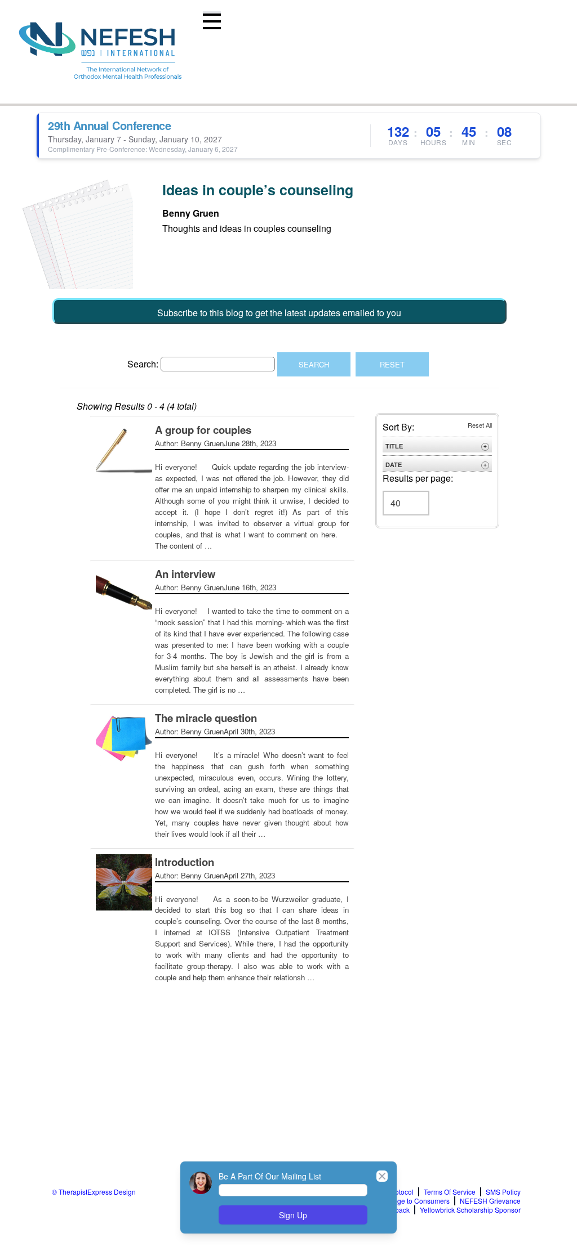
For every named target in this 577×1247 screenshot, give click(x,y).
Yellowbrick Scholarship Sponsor (470, 1209)
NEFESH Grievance (490, 1200)
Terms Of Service (450, 1191)
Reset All (480, 424)
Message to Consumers (413, 1200)
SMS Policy (503, 1191)
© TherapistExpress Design (94, 1191)
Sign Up (293, 1215)
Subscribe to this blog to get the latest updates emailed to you (279, 312)
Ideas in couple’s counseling (257, 190)
